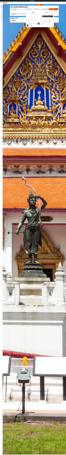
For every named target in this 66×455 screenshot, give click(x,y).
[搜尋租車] (1, 8)
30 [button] (38, 23)
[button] (65, 1)
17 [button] (27, 21)
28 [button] (41, 23)
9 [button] (38, 18)
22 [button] (36, 21)
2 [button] (38, 16)
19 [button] (31, 21)
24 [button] (27, 23)
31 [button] (27, 25)
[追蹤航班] (1, 14)
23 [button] (38, 21)
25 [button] (29, 23)
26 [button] (31, 23)
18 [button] (29, 21)
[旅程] (1, 16)
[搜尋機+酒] (1, 10)
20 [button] (33, 21)
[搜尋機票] (1, 5)
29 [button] (36, 23)
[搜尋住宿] (1, 7)
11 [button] (48, 18)
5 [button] (31, 18)
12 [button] (50, 18)
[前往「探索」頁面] (1, 12)
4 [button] (29, 18)
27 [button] (52, 21)
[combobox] (19, 9)
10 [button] (46, 18)
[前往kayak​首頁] (5, 2)
